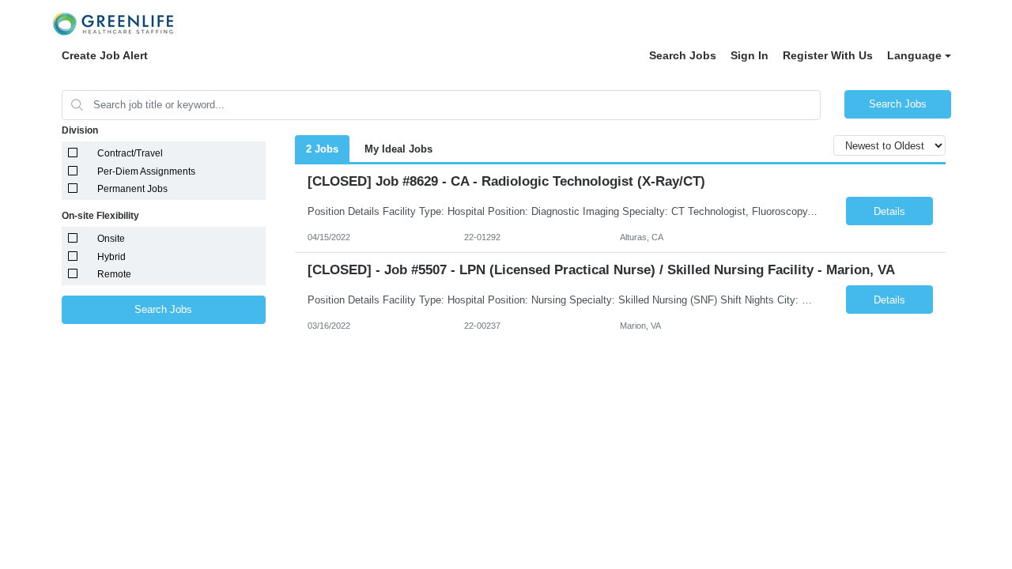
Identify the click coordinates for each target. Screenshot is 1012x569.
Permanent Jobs (132, 188)
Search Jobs (682, 55)
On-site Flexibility (100, 215)
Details (889, 211)
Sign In (749, 55)
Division (80, 130)
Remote (114, 274)
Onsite (111, 238)
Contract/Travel (130, 153)
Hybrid (111, 256)
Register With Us (828, 55)
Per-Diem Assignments (146, 171)
